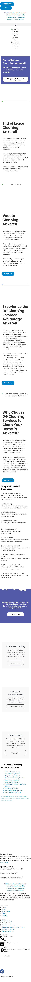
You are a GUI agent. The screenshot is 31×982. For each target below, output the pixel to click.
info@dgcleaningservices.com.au (14, 943)
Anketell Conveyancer (15, 706)
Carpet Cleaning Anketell (12, 774)
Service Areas (4, 862)
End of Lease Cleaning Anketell (14, 778)
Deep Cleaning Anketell (12, 776)
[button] (15, 24)
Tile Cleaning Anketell (11, 788)
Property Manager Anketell (15, 753)
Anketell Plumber (15, 663)
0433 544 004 (8, 936)
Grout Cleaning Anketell (12, 780)
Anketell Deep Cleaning (12, 772)
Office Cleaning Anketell (12, 782)
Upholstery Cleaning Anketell (14, 790)
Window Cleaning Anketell (13, 792)
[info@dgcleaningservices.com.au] (2, 944)
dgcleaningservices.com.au (21, 976)
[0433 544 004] (2, 938)
